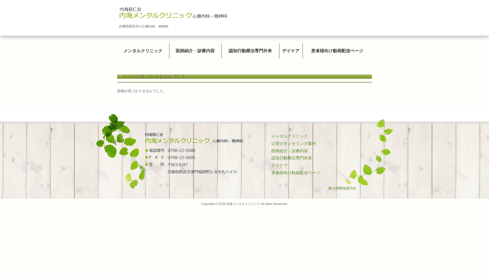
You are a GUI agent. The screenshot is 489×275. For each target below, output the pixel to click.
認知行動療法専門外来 (291, 158)
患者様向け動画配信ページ (295, 173)
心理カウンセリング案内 (293, 143)
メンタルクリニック (289, 136)
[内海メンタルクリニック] (173, 13)
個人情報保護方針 (342, 188)
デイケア (279, 165)
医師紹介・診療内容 (289, 151)
